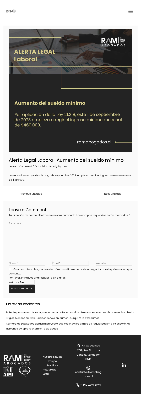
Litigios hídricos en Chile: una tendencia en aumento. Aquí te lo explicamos (52, 318)
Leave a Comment (20, 166)
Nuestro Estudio (52, 356)
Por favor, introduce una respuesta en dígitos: (37, 277)
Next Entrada (114, 194)
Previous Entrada (29, 194)
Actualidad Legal (45, 166)
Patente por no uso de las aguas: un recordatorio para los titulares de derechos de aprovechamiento (70, 312)
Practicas (52, 365)
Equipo (52, 361)
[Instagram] (124, 365)
